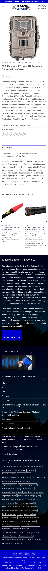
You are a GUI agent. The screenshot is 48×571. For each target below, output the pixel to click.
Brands (4, 388)
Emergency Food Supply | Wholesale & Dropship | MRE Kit (24, 406)
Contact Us (6, 401)
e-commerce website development (13, 499)
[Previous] (1, 226)
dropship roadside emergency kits (29, 496)
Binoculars (31, 470)
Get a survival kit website (30, 507)
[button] (3, 7)
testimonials (6, 529)
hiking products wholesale (28, 510)
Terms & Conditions (9, 454)
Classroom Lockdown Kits (10, 477)
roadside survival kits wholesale (29, 517)
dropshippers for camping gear (12, 492)
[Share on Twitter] (12, 134)
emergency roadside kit (27, 503)
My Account (6, 419)
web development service (20, 529)
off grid (20, 514)
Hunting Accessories (9, 514)
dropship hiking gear (8, 488)
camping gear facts (24, 474)
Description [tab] (7, 148)
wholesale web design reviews (12, 543)
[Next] (46, 226)
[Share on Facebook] (8, 134)
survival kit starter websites (31, 525)
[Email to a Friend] (16, 134)
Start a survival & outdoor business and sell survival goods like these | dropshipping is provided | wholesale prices (23, 439)
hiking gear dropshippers (10, 510)
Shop (4, 432)
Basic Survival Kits (20, 470)
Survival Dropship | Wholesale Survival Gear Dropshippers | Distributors (19, 448)
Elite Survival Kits (32, 499)
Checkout (5, 396)
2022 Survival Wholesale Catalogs (31, 466)
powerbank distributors (9, 517)
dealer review (25, 477)
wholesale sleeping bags (10, 539)
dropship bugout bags (9, 485)
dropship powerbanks (9, 496)
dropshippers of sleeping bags (33, 492)
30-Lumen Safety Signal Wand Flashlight (10, 229)
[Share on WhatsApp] (4, 134)
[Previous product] (8, 76)
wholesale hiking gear (9, 536)
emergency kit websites (10, 503)
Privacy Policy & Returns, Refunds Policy (18, 428)
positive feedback (30, 514)
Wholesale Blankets (33, 532)
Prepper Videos (8, 424)
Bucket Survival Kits (9, 474)
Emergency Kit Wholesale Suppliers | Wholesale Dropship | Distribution (21, 413)
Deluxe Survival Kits (38, 477)
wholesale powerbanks (25, 536)
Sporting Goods (16, 63)
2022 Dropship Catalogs (10, 466)
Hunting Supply (32, 63)
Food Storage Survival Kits (11, 507)
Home (4, 63)
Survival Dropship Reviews (11, 525)
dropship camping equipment (27, 485)
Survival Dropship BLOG (10, 521)
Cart (3, 392)
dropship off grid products (25, 488)
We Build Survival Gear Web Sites (13, 532)
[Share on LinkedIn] (24, 134)
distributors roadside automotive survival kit (16, 481)
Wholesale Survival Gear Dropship (31, 539)
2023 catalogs (6, 470)
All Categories (7, 383)
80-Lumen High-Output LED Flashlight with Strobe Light (35, 229)
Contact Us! (12, 337)
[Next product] (3, 76)
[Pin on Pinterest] (20, 134)
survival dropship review (28, 521)
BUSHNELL (10, 129)
